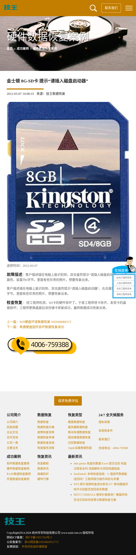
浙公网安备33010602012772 (41, 541)
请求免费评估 (68, 401)
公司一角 (12, 442)
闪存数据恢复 (76, 442)
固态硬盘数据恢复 (79, 437)
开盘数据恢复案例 (18, 479)
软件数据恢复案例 (18, 463)
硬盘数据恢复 (76, 421)
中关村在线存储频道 (34, 546)
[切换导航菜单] (128, 8)
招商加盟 (12, 427)
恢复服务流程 (45, 447)
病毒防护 (43, 473)
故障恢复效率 (45, 432)
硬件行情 (43, 479)
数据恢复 (43, 421)
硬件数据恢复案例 (18, 468)
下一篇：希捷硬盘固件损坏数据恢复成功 (35, 327)
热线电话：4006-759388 (113, 448)
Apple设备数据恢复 (80, 447)
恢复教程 (43, 463)
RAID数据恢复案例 (19, 473)
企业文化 (12, 432)
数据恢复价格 (45, 427)
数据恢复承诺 (45, 442)
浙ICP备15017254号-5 (38, 537)
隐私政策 (104, 421)
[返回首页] (11, 9)
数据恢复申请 (45, 437)
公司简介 (12, 421)
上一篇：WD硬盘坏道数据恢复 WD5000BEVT (39, 322)
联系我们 (111, 8)
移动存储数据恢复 (79, 432)
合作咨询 (12, 437)
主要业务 (12, 447)
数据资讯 (43, 468)
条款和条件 (106, 430)
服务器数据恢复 (78, 427)
